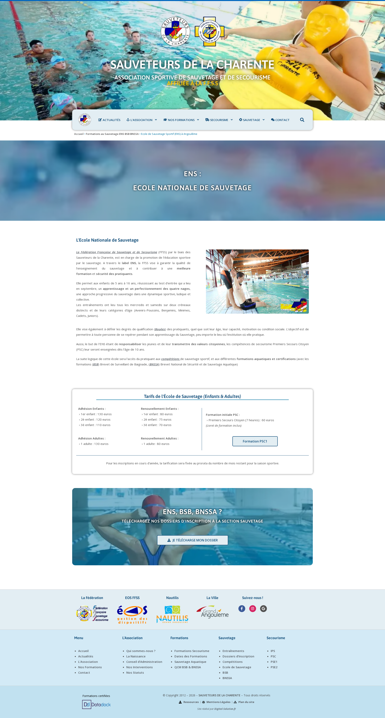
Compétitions (233, 662)
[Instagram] (252, 608)
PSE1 (274, 662)
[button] (302, 120)
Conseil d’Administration (144, 662)
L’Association (88, 662)
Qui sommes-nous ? (140, 651)
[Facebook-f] (241, 608)
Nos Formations (90, 667)
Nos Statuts (135, 672)
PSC (273, 656)
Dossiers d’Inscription (238, 656)
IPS (273, 651)
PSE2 (274, 667)
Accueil (79, 134)
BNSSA (227, 678)
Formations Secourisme (191, 651)
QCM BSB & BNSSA (187, 667)
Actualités (85, 656)
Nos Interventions (139, 667)
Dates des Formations (190, 656)
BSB (225, 672)
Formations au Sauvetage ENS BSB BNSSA (112, 134)
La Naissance (136, 656)
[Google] (263, 608)
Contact (84, 672)
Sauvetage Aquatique (190, 662)
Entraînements (233, 651)
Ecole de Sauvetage (237, 667)
